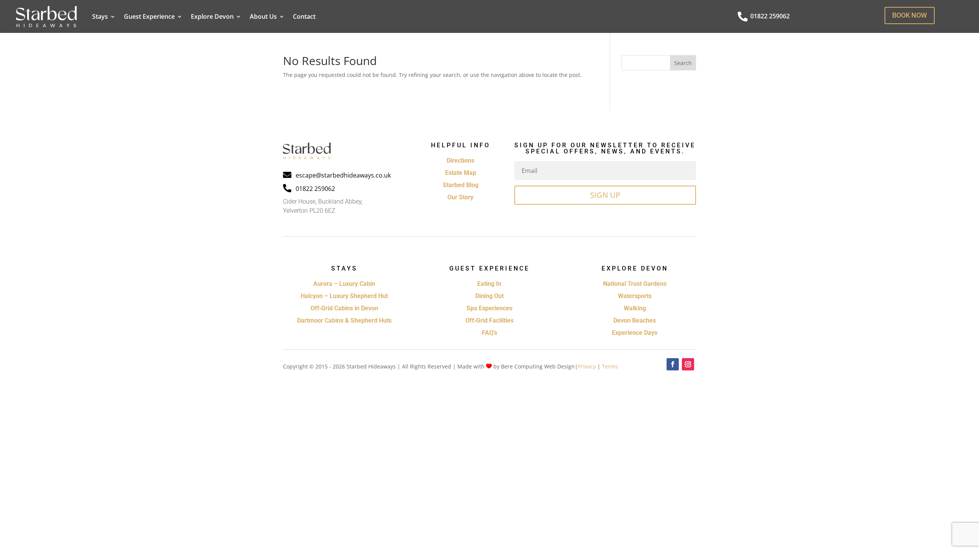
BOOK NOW (909, 15)
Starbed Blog (460, 185)
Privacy (587, 366)
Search (683, 63)
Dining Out (489, 296)
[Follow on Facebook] (673, 364)
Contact (304, 16)
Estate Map (460, 172)
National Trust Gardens (635, 283)
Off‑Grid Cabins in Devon (344, 308)
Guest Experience (149, 16)
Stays (100, 16)
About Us (263, 16)
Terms (610, 366)
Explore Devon (212, 16)
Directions (460, 160)
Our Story (460, 197)
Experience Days (634, 332)
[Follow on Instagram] (688, 364)
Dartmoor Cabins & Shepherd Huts (344, 320)
